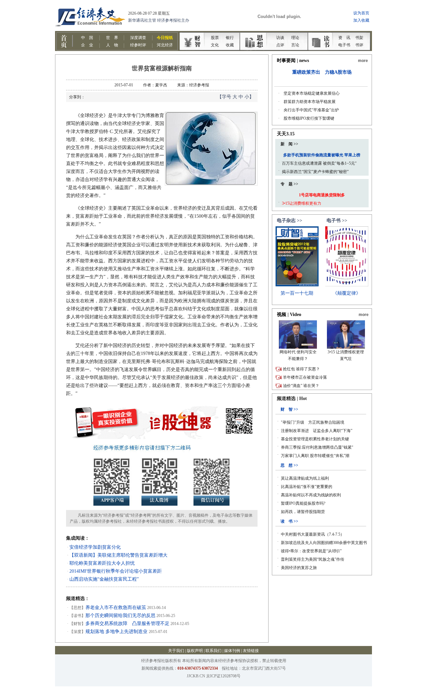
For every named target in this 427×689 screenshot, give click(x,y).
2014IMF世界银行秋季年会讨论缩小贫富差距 (115, 571)
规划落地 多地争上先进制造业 (117, 631)
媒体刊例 (232, 650)
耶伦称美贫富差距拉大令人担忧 (102, 563)
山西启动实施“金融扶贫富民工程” (104, 579)
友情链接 (251, 650)
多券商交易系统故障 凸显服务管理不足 (127, 623)
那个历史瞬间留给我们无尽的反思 (120, 615)
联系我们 (213, 650)
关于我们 (176, 650)
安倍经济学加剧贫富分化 (95, 547)
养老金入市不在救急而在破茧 (115, 607)
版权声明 (195, 650)
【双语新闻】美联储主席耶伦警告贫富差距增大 (118, 555)
